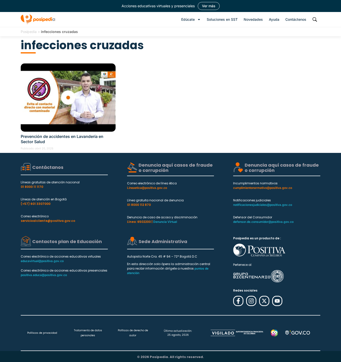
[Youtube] (277, 301)
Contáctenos (295, 19)
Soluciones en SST (222, 19)
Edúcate (188, 19)
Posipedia (29, 31)
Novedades (253, 19)
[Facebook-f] (238, 301)
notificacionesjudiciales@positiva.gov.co (262, 205)
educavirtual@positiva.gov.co (42, 261)
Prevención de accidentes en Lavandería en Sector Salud (62, 139)
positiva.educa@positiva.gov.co (44, 275)
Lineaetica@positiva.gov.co (147, 188)
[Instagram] (251, 301)
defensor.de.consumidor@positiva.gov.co (263, 222)
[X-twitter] (264, 301)
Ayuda (274, 19)
